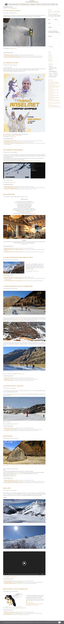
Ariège (15, 196)
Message (50, 36)
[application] (24, 563)
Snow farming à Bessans (8, 380)
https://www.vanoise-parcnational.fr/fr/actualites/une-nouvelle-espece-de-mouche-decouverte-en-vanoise (34, 604)
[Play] (4, 574)
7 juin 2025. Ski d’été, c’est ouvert (13, 386)
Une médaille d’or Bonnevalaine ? (10, 140)
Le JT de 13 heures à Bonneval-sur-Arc (11, 187)
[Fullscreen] (44, 574)
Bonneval (14, 12)
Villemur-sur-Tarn (52, 76)
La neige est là (7, 379)
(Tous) (11, 12)
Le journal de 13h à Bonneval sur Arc (11, 188)
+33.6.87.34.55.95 (57, 11)
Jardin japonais (7, 436)
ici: (24, 159)
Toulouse (26, 196)
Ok (59, 622)
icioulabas (32, 0)
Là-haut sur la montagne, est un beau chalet (12, 57)
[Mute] (42, 574)
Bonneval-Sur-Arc (13, 476)
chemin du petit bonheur (18, 473)
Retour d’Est (7, 488)
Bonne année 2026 (8, 194)
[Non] (62, 622)
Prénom (56, 19)
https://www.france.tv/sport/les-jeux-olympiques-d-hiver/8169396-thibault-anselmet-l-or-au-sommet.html (21, 160)
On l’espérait (5, 67)
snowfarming (20, 318)
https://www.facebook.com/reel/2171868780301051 (12, 135)
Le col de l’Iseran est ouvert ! (12, 10)
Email (49, 23)
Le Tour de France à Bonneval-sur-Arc (11, 55)
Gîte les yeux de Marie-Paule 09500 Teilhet (54, 106)
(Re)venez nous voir (24, 244)
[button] (24, 563)
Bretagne (22, 196)
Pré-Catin (15, 394)
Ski (50, 73)
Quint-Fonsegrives (52, 71)
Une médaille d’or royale (10, 62)
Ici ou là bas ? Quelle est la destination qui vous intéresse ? (54, 32)
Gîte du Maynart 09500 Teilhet (52, 105)
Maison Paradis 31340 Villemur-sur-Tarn (54, 85)
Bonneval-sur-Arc (13, 48)
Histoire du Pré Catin (8, 54)
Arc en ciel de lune (7, 614)
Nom (49, 19)
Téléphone (50, 27)
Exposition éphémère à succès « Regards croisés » (13, 249)
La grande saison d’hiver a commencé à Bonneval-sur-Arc (15, 143)
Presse (51, 69)
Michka (19, 394)
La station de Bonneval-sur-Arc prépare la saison (13, 251)
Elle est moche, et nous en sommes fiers (15, 589)
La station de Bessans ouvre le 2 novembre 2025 (13, 280)
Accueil (9, 8)
